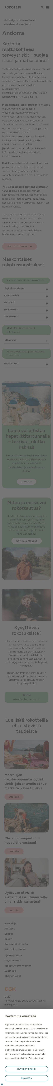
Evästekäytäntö (36, 1058)
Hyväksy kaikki (26, 1069)
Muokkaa (26, 1078)
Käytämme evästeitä (20, 1016)
